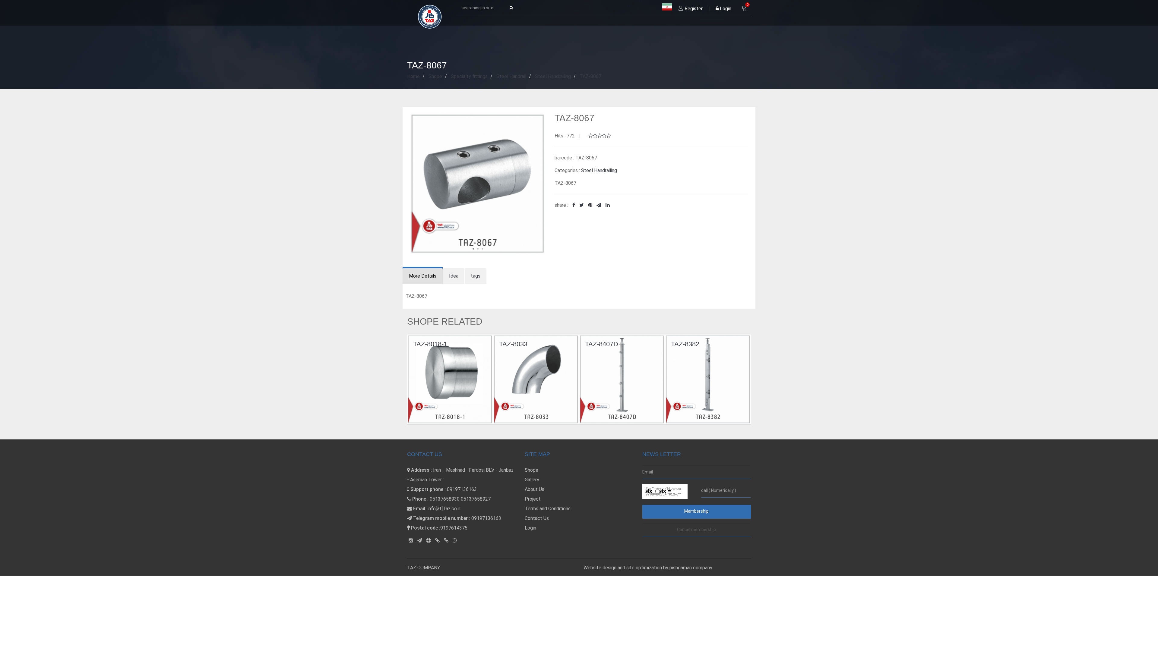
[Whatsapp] (454, 540)
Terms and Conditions (548, 508)
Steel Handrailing (599, 170)
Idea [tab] (453, 276)
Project (533, 499)
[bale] (437, 540)
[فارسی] (667, 7)
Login (725, 8)
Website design (601, 568)
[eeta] (446, 540)
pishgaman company (690, 568)
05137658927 (476, 499)
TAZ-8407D (515, 344)
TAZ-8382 (599, 344)
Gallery (532, 480)
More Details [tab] (422, 276)
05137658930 (445, 499)
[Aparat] (428, 540)
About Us (534, 489)
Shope (531, 470)
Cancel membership (696, 529)
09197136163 (462, 489)
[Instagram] (410, 540)
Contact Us (537, 518)
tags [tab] (475, 276)
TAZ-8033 (427, 344)
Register (693, 8)
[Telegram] (419, 540)
